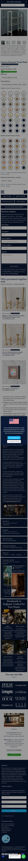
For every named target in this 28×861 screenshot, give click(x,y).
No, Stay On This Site (14, 441)
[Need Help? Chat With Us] (23, 856)
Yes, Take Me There (14, 438)
